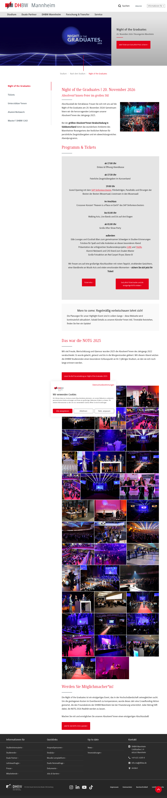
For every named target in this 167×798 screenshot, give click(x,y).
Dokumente (52, 768)
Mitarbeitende (12, 773)
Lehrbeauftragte (13, 763)
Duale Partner (29, 14)
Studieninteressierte (14, 747)
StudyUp (50, 753)
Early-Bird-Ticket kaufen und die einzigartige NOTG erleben (132, 283)
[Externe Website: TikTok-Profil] (91, 787)
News (90, 747)
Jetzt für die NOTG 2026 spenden (75, 726)
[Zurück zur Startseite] (15, 790)
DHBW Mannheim (51, 14)
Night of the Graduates (19, 86)
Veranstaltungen (94, 753)
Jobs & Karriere (53, 773)
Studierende (11, 753)
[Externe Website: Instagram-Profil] (71, 787)
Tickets (11, 95)
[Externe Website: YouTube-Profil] (84, 787)
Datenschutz (127, 787)
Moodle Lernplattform (56, 758)
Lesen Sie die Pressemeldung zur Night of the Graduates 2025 (85, 376)
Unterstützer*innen (17, 103)
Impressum (114, 787)
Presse (9, 768)
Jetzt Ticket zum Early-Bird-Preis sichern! (133, 45)
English (138, 6)
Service (98, 14)
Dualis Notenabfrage (55, 763)
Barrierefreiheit (142, 787)
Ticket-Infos (88, 282)
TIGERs (139, 247)
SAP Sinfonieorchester (101, 190)
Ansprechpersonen (54, 747)
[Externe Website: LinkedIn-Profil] (77, 787)
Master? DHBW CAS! (18, 121)
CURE (129, 247)
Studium (11, 14)
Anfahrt (135, 768)
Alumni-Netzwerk (16, 112)
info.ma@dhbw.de (139, 763)
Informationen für (155, 6)
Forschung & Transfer (77, 14)
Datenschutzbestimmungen (103, 385)
